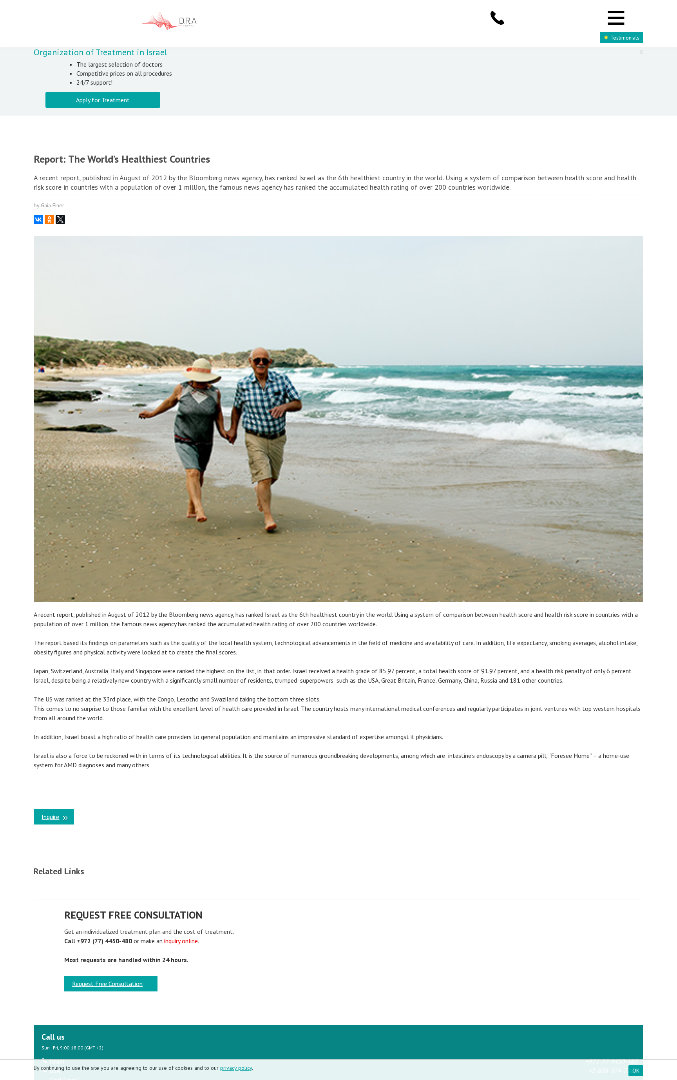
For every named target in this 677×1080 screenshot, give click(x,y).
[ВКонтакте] (38, 219)
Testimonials (624, 37)
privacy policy (236, 1067)
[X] (60, 219)
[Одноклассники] (49, 219)
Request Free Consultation (107, 984)
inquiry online (181, 941)
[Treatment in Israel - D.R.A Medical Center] (169, 21)
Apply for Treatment (103, 100)
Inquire (50, 817)
